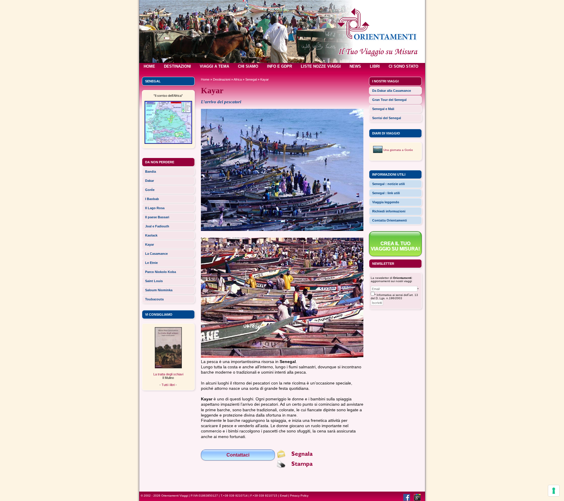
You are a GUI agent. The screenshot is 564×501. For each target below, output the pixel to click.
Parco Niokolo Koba (160, 272)
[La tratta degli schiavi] (168, 367)
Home (205, 79)
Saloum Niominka (158, 290)
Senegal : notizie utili (388, 184)
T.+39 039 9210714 (234, 495)
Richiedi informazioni (388, 211)
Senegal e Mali (383, 109)
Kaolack (151, 235)
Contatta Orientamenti (389, 220)
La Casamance (156, 253)
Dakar (149, 180)
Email (283, 495)
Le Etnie (151, 262)
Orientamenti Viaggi (174, 495)
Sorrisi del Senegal (386, 118)
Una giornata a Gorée (398, 150)
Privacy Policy (299, 495)
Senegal (251, 79)
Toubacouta (154, 299)
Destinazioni (221, 79)
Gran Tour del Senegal (389, 99)
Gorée (150, 190)
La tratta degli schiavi (168, 374)
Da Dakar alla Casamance (391, 90)
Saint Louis (154, 281)
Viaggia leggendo (385, 202)
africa (238, 79)
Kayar (149, 244)
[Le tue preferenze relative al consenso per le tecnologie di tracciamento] (553, 490)
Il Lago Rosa (154, 208)
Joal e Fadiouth (157, 226)
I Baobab (152, 199)
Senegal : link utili (386, 193)
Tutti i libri (168, 385)
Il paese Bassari (157, 217)
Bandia (150, 171)
